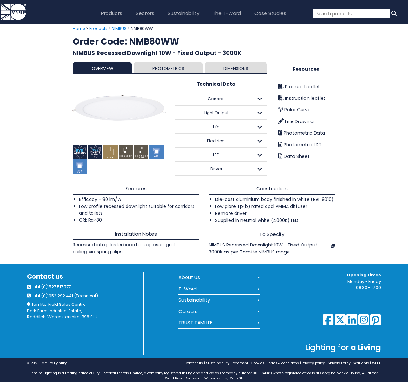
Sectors (145, 13)
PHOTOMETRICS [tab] (168, 68)
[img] (393, 13)
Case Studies (270, 13)
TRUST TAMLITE (195, 322)
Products (111, 13)
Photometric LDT (302, 145)
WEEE (376, 363)
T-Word (187, 288)
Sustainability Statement (227, 363)
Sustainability (183, 13)
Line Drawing (299, 121)
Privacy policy (313, 363)
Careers (188, 311)
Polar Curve (296, 110)
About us (189, 277)
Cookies (257, 363)
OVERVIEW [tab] (102, 68)
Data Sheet (296, 156)
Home (79, 28)
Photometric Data (303, 133)
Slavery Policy (339, 363)
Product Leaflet (302, 87)
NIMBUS (119, 28)
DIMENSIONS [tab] (235, 68)
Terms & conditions (283, 363)
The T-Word (227, 13)
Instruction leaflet (304, 98)
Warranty (361, 363)
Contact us (45, 276)
